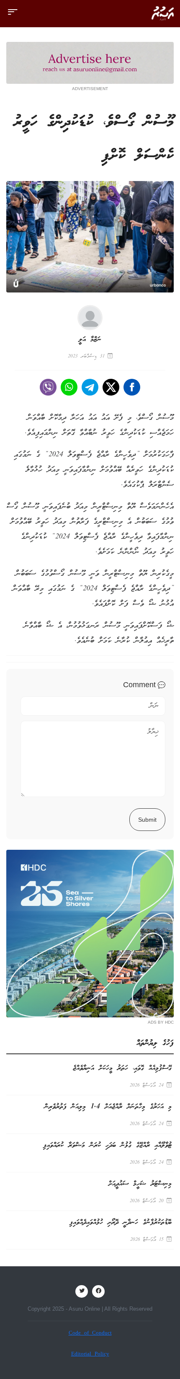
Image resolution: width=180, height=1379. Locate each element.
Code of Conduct (90, 1334)
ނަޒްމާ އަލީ (90, 339)
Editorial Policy (90, 1354)
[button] (12, 15)
